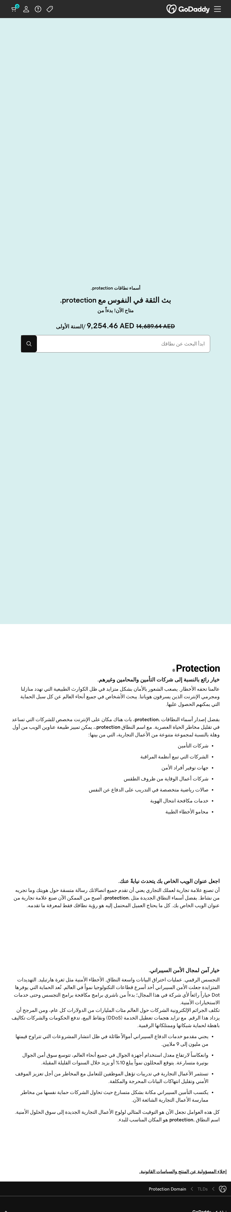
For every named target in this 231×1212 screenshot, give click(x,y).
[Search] (29, 343)
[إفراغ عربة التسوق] (14, 9)
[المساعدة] (38, 9)
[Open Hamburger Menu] (219, 9)
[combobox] (123, 344)
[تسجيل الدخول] (26, 9)
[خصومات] (50, 9)
